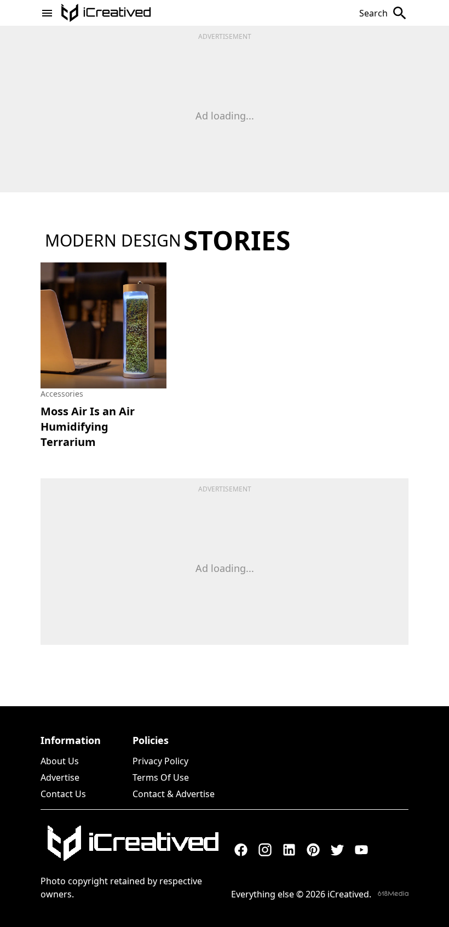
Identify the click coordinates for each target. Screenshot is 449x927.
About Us (60, 761)
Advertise (60, 777)
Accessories (62, 393)
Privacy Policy (160, 761)
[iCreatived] (132, 843)
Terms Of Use (161, 777)
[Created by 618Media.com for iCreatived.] (393, 893)
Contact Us (63, 794)
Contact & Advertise (174, 794)
